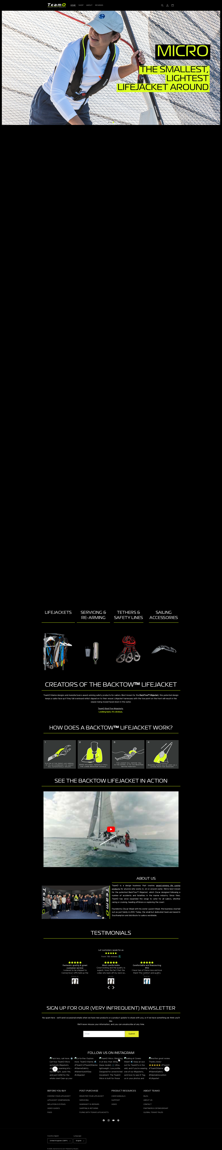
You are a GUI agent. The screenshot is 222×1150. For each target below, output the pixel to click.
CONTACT (147, 1104)
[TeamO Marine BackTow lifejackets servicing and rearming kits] (93, 651)
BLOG (145, 1096)
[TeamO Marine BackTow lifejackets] (58, 651)
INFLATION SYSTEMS (56, 1104)
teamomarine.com (59, 1148)
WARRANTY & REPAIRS (89, 1104)
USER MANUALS (118, 1096)
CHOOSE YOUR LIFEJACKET (59, 1096)
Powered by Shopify (72, 1148)
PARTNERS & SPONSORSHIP (155, 1108)
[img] (111, 953)
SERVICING (84, 1100)
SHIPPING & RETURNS (88, 1108)
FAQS (49, 1112)
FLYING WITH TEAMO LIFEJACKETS (94, 1112)
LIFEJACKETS (58, 612)
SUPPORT (115, 1100)
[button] (162, 5)
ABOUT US (148, 1100)
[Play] (111, 829)
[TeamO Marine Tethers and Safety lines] (128, 649)
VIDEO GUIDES (53, 1108)
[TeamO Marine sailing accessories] (164, 649)
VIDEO (114, 1104)
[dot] (108, 122)
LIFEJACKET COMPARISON (58, 1100)
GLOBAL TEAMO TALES (153, 1112)
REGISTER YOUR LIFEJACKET (91, 1096)
